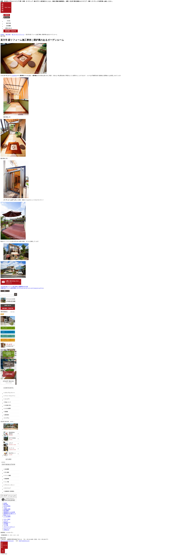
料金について (6, 515)
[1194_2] (16, 114)
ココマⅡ (14, 75)
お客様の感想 (6, 509)
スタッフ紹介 (6, 519)
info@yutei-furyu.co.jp (24, 540)
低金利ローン (6, 522)
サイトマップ (6, 528)
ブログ (5, 507)
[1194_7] (13, 277)
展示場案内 (6, 510)
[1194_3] (13, 156)
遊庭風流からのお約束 (9, 512)
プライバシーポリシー (9, 526)
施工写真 (8, 34)
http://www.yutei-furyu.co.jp (7, 540)
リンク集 (5, 525)
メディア (5, 520)
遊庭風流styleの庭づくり (9, 513)
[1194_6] (16, 259)
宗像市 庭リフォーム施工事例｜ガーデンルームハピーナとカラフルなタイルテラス (22, 288)
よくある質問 (6, 516)
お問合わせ (6, 529)
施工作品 (5, 504)
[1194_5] (13, 239)
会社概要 (5, 523)
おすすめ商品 (6, 506)
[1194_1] (24, 73)
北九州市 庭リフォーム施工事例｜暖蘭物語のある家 (14, 286)
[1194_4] (16, 197)
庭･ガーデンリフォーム (18, 34)
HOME (2, 34)
